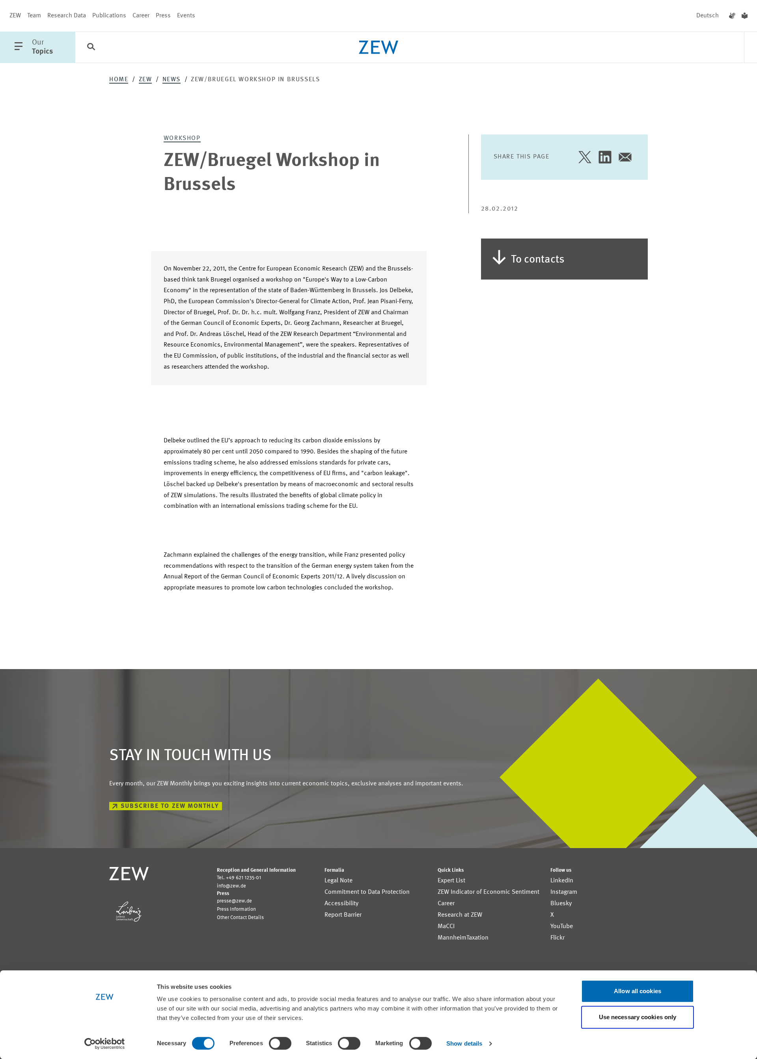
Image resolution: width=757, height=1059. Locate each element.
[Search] (91, 47)
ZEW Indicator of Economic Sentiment (488, 892)
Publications (109, 16)
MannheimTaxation (463, 938)
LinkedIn (561, 881)
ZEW (15, 16)
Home (118, 79)
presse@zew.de (234, 901)
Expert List (451, 881)
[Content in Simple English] (744, 16)
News (171, 79)
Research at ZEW (460, 915)
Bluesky (561, 904)
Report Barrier (343, 915)
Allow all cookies (637, 991)
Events (186, 16)
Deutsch (707, 16)
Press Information (236, 909)
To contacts (538, 259)
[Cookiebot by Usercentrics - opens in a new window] (104, 1044)
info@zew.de (231, 886)
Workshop (182, 138)
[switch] (280, 1043)
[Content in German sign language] (732, 16)
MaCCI (446, 926)
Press (163, 16)
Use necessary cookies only (638, 1017)
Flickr (557, 938)
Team (34, 16)
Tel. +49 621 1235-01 (239, 877)
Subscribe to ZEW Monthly (170, 806)
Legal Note (338, 881)
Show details (464, 1043)
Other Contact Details (240, 917)
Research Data (66, 16)
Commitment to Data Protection (367, 892)
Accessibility (341, 904)
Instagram (563, 892)
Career (140, 16)
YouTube (561, 926)
